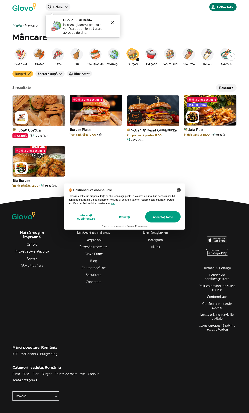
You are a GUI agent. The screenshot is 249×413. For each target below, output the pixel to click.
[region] (124, 56)
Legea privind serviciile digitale (217, 316)
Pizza (16, 374)
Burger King (48, 354)
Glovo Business (32, 265)
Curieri (32, 258)
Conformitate (217, 297)
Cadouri (94, 374)
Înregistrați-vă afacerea (32, 251)
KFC (15, 354)
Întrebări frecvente (94, 247)
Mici (83, 374)
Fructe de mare (66, 374)
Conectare (93, 282)
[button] (20, 56)
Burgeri (47, 374)
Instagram (155, 240)
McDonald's (29, 354)
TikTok (155, 247)
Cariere (32, 244)
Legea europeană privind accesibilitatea (217, 327)
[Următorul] (231, 57)
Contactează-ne (94, 268)
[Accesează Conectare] (24, 7)
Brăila (17, 25)
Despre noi (94, 240)
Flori (36, 374)
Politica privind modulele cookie (217, 288)
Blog (93, 261)
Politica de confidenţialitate (217, 277)
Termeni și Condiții (217, 268)
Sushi (26, 374)
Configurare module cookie (217, 305)
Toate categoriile (24, 380)
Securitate (93, 275)
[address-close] (113, 22)
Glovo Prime (94, 254)
